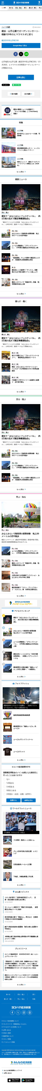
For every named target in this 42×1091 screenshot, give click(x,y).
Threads (29, 1012)
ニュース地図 (6, 27)
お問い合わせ (7, 1030)
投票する (13, 800)
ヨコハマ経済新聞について (11, 1021)
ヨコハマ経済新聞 (21, 2)
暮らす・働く (33, 8)
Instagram (24, 1012)
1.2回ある (10, 783)
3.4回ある (10, 787)
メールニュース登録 (9, 1042)
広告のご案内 (7, 1033)
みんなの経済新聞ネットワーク (21, 1063)
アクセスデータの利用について (12, 1027)
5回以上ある (11, 790)
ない (8, 779)
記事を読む (21, 77)
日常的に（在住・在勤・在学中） (19, 794)
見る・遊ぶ (18, 8)
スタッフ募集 (7, 1039)
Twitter (18, 1012)
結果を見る (29, 800)
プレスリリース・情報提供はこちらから (14, 1024)
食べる (11, 8)
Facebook (12, 1012)
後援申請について (8, 1036)
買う (25, 8)
